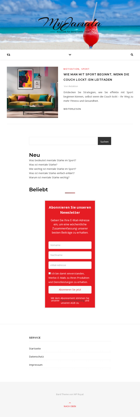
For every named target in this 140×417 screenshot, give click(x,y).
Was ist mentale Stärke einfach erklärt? (52, 173)
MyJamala (70, 22)
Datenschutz (36, 356)
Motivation (71, 69)
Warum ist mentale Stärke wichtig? (49, 177)
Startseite (35, 348)
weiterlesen (72, 108)
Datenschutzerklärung (72, 300)
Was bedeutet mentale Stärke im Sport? (52, 160)
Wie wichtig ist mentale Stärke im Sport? (52, 168)
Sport (85, 69)
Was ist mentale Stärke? (43, 164)
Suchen (104, 141)
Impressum (36, 364)
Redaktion (73, 86)
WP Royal (78, 394)
